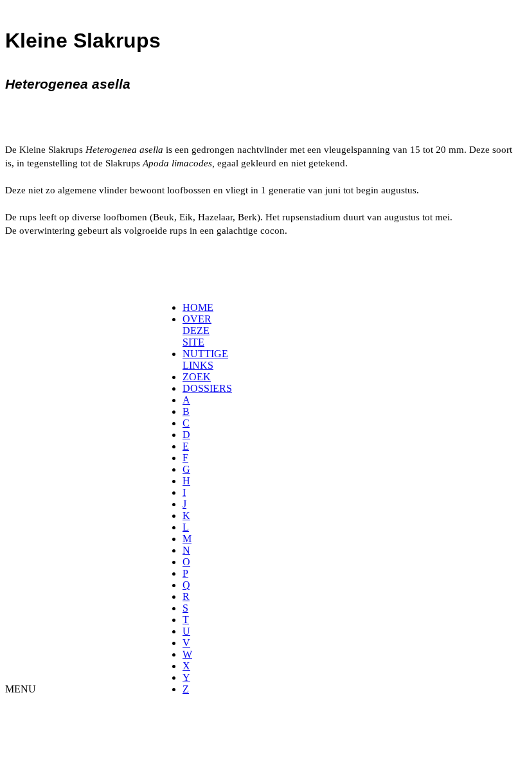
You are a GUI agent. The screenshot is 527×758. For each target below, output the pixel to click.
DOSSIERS (207, 388)
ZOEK (197, 376)
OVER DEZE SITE (197, 330)
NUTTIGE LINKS (205, 359)
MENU (20, 688)
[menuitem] (187, 307)
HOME (198, 307)
